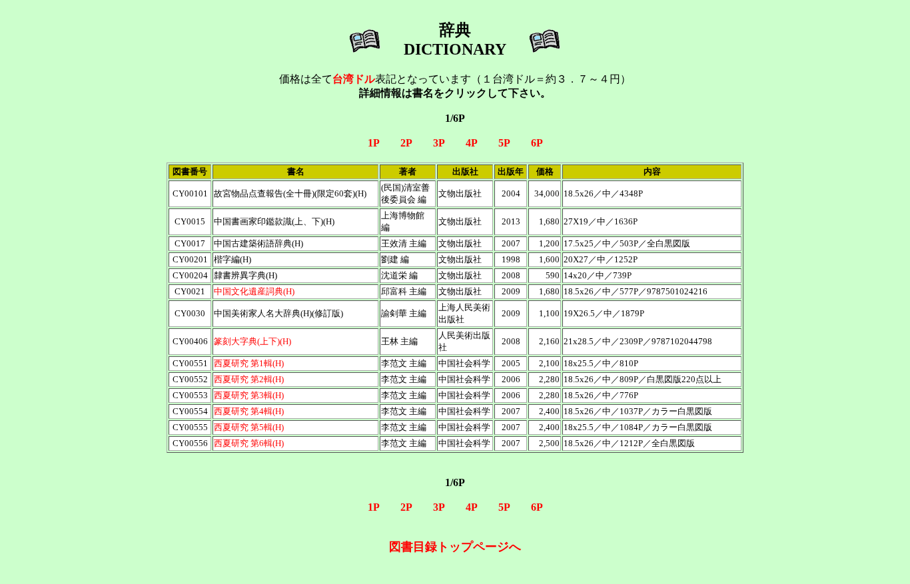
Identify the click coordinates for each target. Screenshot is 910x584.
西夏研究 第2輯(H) (249, 379)
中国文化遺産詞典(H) (254, 291)
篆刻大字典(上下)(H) (252, 341)
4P (471, 142)
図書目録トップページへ (455, 546)
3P (438, 142)
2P (406, 142)
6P (537, 142)
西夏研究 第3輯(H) (249, 395)
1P (373, 142)
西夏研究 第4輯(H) (249, 411)
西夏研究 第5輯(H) (249, 427)
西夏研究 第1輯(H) (249, 363)
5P (504, 142)
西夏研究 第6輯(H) (249, 443)
